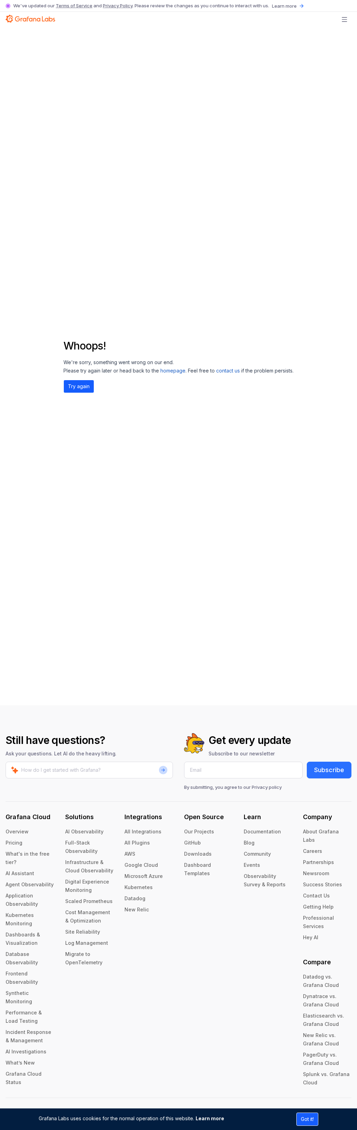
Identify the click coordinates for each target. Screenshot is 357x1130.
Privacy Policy (117, 5)
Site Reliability (82, 932)
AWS (129, 854)
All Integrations (142, 831)
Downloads (198, 854)
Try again (79, 386)
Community (257, 854)
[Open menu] (344, 19)
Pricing (14, 843)
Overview (17, 831)
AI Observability (84, 831)
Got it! (307, 1119)
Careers (312, 851)
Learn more (210, 1118)
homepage (172, 371)
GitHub (192, 843)
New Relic (136, 909)
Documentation (262, 831)
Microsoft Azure (143, 876)
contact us (228, 371)
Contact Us (316, 895)
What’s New (20, 1063)
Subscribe (329, 770)
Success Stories (322, 884)
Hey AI (310, 937)
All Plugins (137, 843)
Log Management (86, 943)
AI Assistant (20, 873)
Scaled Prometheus (89, 901)
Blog (249, 843)
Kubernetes (138, 887)
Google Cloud (141, 865)
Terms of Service (74, 5)
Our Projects (199, 831)
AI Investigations (26, 1051)
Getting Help (318, 907)
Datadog (134, 898)
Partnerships (318, 862)
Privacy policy (267, 787)
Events (252, 865)
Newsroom (316, 873)
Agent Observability (30, 884)
